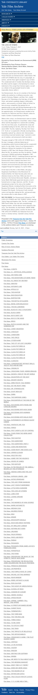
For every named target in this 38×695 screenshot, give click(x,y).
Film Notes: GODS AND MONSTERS (15, 447)
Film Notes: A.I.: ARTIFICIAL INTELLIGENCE (18, 272)
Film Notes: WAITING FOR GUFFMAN (16, 653)
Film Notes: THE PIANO (11, 553)
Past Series (5, 263)
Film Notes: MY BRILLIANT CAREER (15, 526)
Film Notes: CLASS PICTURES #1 (14, 346)
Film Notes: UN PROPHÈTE (12, 569)
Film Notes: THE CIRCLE (11, 337)
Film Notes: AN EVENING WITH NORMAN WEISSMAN (17, 413)
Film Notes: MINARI (10, 517)
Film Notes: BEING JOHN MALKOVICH (16, 304)
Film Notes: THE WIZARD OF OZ (14, 671)
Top (2, 231)
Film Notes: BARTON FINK (12, 298)
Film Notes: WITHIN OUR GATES (14, 674)
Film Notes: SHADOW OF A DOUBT (15, 592)
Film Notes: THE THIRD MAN (13, 614)
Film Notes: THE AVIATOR (12, 292)
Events (22, 690)
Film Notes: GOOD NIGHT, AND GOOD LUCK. (18, 450)
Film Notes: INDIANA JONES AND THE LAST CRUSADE (18, 472)
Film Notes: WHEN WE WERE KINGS (15, 668)
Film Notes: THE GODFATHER (13, 441)
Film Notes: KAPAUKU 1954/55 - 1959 (15, 476)
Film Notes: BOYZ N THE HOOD (14, 318)
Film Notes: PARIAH (10, 540)
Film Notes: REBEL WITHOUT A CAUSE (16, 580)
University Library (14, 2)
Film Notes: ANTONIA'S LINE (13, 286)
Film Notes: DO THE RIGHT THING (15, 386)
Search (10, 690)
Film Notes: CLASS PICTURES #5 (14, 358)
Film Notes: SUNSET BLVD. (12, 608)
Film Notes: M (8, 499)
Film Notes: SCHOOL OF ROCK (14, 589)
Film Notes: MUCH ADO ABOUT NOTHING (17, 523)
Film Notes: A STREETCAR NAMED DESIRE (18, 605)
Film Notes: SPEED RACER (12, 598)
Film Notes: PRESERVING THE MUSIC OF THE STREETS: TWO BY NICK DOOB (19, 557)
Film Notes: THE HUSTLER (12, 464)
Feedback (5, 692)
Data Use (12, 692)
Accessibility (20, 692)
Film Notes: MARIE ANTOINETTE (14, 505)
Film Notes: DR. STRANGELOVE (14, 388)
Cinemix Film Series (8, 243)
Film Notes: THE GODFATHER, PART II (16, 444)
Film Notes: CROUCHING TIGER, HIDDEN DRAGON (20, 371)
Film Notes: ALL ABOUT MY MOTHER (15, 280)
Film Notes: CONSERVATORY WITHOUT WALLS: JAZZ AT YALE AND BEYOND (19, 364)
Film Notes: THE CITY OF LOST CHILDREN (17, 343)
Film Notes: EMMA (9, 394)
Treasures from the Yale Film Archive (13, 253)
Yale (4, 689)
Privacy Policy (30, 690)
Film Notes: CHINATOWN (11, 335)
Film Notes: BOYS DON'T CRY (13, 315)
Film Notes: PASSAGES (11, 543)
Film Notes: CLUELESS (11, 361)
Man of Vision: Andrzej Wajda (11, 247)
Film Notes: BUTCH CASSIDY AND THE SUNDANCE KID (16, 325)
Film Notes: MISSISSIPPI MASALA (15, 520)
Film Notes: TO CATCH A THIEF (14, 625)
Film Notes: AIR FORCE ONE (13, 275)
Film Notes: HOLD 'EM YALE (13, 455)
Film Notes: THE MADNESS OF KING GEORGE (19, 502)
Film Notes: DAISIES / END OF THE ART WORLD (19, 374)
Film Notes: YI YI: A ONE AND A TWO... (16, 681)
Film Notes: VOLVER (10, 647)
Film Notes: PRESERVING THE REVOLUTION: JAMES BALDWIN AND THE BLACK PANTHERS (19, 562)
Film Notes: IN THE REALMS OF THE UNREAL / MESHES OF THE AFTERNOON (19, 468)
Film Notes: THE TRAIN (11, 628)
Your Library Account (19, 10)
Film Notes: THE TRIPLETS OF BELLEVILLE (18, 631)
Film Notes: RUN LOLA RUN (12, 583)
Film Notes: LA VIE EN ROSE (13, 645)
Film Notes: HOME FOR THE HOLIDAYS (16, 458)
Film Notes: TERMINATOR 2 (12, 611)
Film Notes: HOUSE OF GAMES (14, 461)
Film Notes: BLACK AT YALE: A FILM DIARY (17, 309)
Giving (16, 690)
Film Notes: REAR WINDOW (12, 577)
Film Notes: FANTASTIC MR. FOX (14, 424)
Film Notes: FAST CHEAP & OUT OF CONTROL (19, 430)
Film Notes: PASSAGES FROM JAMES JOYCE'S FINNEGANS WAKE (19, 547)
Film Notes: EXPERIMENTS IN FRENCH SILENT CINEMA (19, 421)
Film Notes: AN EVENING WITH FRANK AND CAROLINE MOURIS (18, 405)
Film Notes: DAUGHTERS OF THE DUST (16, 377)
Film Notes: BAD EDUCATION (13, 295)
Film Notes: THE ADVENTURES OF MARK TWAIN (19, 278)
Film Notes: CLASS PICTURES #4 (14, 355)
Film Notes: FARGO (10, 427)
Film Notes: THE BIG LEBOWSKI (14, 307)
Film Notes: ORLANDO (11, 531)
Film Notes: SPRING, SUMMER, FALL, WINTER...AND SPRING (16, 601)
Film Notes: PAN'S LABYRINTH (13, 537)
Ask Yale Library (7, 10)
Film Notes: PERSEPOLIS (12, 550)
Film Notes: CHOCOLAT (11, 332)
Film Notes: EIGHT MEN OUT (13, 391)
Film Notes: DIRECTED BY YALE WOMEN (17, 383)
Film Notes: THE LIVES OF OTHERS (15, 491)
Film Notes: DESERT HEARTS (13, 380)
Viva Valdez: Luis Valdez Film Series (13, 256)
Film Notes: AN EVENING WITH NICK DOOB (18, 409)
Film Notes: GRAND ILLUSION (13, 452)
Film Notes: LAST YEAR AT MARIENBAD (17, 485)
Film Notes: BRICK (9, 321)
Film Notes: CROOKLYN (11, 368)
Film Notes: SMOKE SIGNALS (13, 595)
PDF (3, 57)
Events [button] (5, 26)
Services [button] (5, 20)
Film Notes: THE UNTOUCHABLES (15, 634)
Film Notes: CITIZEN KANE (12, 340)
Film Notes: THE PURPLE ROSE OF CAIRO (17, 571)
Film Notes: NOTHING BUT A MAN (14, 528)
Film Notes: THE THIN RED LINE (14, 617)
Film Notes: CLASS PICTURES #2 (14, 349)
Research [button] (6, 14)
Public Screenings (7, 240)
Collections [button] (7, 17)
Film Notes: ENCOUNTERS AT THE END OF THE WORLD (19, 401)
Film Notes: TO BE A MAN (12, 623)
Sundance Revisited (8, 250)
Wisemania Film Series (9, 260)
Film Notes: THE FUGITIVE (12, 438)
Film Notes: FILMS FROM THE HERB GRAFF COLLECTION (18, 434)
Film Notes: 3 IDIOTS (10, 269)
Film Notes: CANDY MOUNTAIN (14, 329)
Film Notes (22, 223)
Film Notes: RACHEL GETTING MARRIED (17, 574)
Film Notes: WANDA (10, 656)
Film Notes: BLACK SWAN (12, 312)
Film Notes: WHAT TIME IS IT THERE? (16, 665)
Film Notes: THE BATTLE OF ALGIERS (16, 301)
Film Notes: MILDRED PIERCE (13, 511)
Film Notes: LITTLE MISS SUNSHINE (15, 488)
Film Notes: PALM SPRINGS (13, 534)
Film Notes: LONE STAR (11, 494)
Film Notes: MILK (9, 514)
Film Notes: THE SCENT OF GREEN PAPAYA (18, 586)
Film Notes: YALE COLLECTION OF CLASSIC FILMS (18, 677)
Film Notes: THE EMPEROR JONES (15, 397)
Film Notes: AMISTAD (10, 283)
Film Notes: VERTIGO (10, 642)
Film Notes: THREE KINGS (12, 620)
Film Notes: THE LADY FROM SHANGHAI (17, 482)
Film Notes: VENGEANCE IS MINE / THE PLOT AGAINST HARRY (19, 638)
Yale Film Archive (12, 6)
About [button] (4, 23)
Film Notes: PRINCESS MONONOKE (15, 566)
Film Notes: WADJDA (10, 650)
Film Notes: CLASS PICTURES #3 (14, 352)
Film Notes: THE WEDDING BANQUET (16, 662)
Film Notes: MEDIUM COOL (12, 508)
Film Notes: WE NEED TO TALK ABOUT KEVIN (18, 659)
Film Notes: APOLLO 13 (11, 289)
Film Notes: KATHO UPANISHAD (14, 479)
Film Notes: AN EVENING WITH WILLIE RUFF (18, 417)
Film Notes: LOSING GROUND (13, 497)
